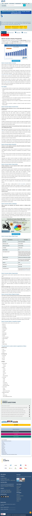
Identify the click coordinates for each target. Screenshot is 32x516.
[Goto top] (30, 513)
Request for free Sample (16, 12)
